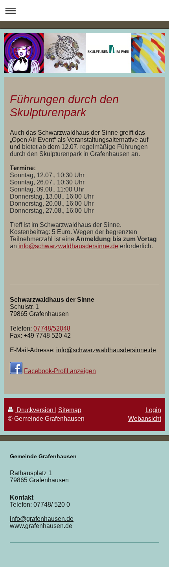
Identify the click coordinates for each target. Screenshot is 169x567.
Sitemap (69, 410)
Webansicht (144, 418)
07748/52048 (51, 328)
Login (153, 410)
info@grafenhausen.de (41, 518)
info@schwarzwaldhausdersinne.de (68, 246)
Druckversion (35, 410)
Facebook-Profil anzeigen (60, 371)
